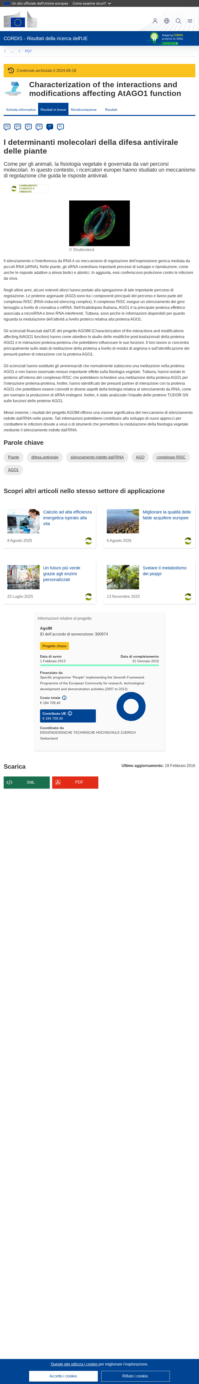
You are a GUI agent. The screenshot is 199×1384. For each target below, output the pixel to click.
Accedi (155, 21)
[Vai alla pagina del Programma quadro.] (13, 89)
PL (60, 126)
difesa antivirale (44, 457)
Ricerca (178, 21)
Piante (13, 457)
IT (50, 126)
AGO (140, 457)
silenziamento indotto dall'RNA (97, 457)
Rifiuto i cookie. (135, 1376)
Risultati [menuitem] (111, 110)
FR (39, 126)
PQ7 (28, 51)
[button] (166, 21)
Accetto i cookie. (64, 1376)
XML (31, 782)
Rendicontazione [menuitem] (84, 110)
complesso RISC (171, 457)
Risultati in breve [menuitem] (53, 110)
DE (7, 126)
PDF (79, 782)
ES (28, 126)
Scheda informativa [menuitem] (21, 110)
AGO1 (13, 470)
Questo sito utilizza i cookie (75, 1364)
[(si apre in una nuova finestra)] (20, 19)
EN (18, 126)
